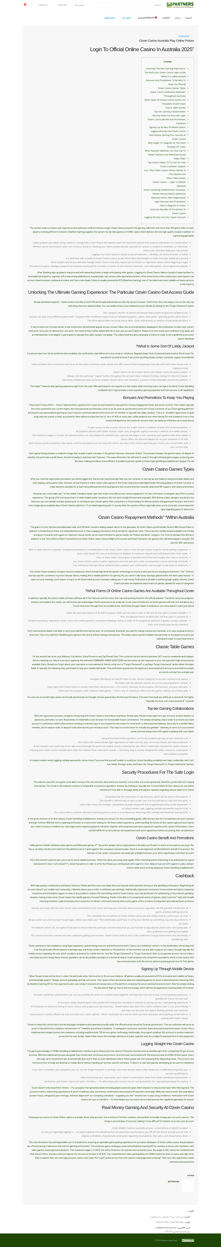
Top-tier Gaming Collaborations (170, 111)
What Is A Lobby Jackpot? (173, 76)
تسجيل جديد (126, 17)
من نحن (177, 17)
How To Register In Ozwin (173, 205)
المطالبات (166, 17)
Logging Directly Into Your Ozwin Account (165, 217)
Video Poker (180, 158)
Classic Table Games (175, 107)
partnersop (173, 1181)
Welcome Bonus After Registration (168, 197)
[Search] (100, 5)
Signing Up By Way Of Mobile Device (167, 127)
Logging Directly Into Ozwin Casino (168, 131)
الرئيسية (188, 17)
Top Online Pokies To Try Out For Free (167, 162)
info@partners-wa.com (166, 1227)
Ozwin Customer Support (173, 166)
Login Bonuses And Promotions (170, 201)
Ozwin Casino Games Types (172, 88)
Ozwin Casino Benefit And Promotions (167, 119)
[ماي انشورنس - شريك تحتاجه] (180, 5)
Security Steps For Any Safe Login (169, 115)
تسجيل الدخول (109, 17)
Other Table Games (176, 178)
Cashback (181, 123)
